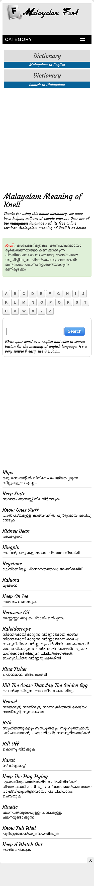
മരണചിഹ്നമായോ (65, 245)
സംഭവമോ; (44, 254)
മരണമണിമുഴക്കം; (33, 245)
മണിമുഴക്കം (15, 269)
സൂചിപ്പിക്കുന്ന (17, 259)
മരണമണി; (67, 259)
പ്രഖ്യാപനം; (44, 259)
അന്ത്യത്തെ (67, 254)
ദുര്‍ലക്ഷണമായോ (21, 250)
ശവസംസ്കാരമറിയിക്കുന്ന (47, 264)
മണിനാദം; (14, 264)
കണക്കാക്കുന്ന (52, 250)
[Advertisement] (47, 139)
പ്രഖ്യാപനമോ (19, 254)
